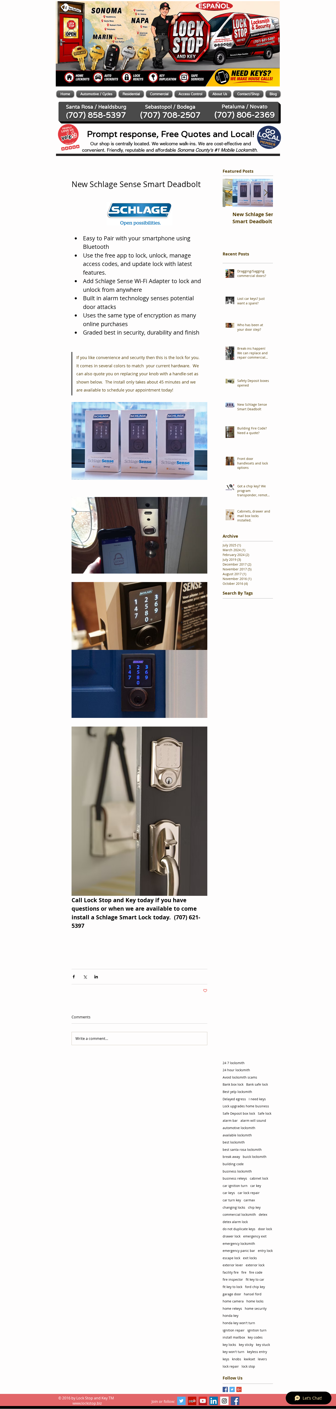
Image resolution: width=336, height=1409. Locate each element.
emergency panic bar (239, 1250)
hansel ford (252, 1294)
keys (226, 1359)
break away (231, 1156)
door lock (265, 1229)
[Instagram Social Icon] (224, 1401)
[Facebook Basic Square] (225, 1389)
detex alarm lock (235, 1222)
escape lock (231, 1258)
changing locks (234, 1207)
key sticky (246, 1344)
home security (256, 1308)
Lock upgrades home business (246, 1106)
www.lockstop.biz (87, 1403)
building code (233, 1164)
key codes (255, 1337)
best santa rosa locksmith (242, 1149)
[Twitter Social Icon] (181, 1401)
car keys (229, 1193)
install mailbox (234, 1337)
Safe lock (264, 1113)
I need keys (257, 1099)
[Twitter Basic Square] (232, 1389)
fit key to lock (232, 1287)
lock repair (231, 1366)
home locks (255, 1301)
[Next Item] (266, 192)
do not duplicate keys (239, 1229)
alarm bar (230, 1120)
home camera (233, 1301)
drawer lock (231, 1236)
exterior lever (233, 1265)
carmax (249, 1200)
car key (255, 1186)
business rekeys (235, 1178)
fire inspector (233, 1279)
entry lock (265, 1250)
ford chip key (255, 1287)
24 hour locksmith (236, 1070)
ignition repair (234, 1330)
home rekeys (232, 1308)
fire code (255, 1272)
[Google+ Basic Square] (239, 1389)
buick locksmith (255, 1156)
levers (262, 1359)
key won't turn (233, 1352)
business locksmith (237, 1171)
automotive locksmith (239, 1128)
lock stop (248, 1366)
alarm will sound (253, 1120)
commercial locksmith (239, 1214)
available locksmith (237, 1135)
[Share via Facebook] (74, 976)
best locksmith (234, 1142)
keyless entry (257, 1352)
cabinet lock (259, 1178)
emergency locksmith (239, 1243)
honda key (230, 1315)
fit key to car (255, 1279)
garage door (232, 1294)
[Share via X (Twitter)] (85, 976)
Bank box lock (233, 1084)
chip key (254, 1207)
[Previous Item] (230, 192)
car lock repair (249, 1193)
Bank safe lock (257, 1084)
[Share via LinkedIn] (96, 976)
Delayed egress (234, 1099)
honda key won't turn (239, 1323)
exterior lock (255, 1265)
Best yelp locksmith (237, 1092)
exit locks (250, 1258)
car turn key (232, 1200)
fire (243, 1272)
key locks (229, 1344)
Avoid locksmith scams (240, 1077)
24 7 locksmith (234, 1063)
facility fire (231, 1272)
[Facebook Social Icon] (235, 1401)
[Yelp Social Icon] (192, 1401)
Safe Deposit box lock (239, 1113)
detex (263, 1214)
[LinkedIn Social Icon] (213, 1401)
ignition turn (257, 1330)
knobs (236, 1359)
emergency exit (255, 1236)
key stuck (263, 1344)
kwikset (249, 1359)
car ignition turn (235, 1186)
